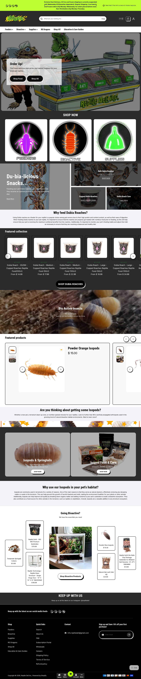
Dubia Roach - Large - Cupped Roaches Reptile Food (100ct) (124, 268)
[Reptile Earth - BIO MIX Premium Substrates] (34, 529)
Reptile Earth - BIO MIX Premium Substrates (34, 541)
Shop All (35, 79)
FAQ (37, 638)
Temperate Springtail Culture (14, 560)
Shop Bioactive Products (70, 576)
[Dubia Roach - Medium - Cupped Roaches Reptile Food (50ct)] (43, 247)
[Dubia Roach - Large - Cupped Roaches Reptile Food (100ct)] (123, 247)
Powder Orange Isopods (83, 348)
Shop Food (17, 79)
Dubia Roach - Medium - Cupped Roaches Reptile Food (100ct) (70, 268)
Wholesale (40, 647)
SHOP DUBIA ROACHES (70, 284)
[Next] (96, 5)
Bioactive (11, 634)
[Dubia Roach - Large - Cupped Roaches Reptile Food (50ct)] (97, 247)
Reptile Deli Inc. (26, 675)
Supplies (11, 638)
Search (39, 630)
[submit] (129, 635)
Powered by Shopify (39, 675)
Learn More (124, 200)
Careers (39, 651)
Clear (103, 19)
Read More (10, 199)
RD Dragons (12, 642)
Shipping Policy (42, 655)
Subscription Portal (43, 642)
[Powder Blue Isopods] (106, 535)
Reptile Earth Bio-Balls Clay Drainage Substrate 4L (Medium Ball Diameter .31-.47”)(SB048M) (127, 559)
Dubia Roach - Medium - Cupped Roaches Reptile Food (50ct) (44, 268)
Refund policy (41, 664)
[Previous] (45, 5)
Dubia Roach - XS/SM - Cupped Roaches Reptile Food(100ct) (17, 268)
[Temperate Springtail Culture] (14, 548)
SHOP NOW (106, 178)
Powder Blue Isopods (106, 545)
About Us (39, 634)
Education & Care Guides (17, 651)
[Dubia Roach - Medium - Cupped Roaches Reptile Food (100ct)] (70, 247)
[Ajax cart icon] (128, 19)
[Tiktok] (12, 5)
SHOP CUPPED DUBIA (88, 200)
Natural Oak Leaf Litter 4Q (106, 573)
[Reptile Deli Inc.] (16, 19)
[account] (133, 19)
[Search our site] (41, 19)
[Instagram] (9, 5)
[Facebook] (6, 5)
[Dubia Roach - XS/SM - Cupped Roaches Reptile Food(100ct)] (17, 247)
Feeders (11, 630)
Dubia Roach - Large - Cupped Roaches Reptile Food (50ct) (97, 268)
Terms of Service (43, 660)
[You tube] (16, 5)
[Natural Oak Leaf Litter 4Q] (106, 562)
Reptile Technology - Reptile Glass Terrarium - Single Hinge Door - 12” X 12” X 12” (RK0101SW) (34, 575)
